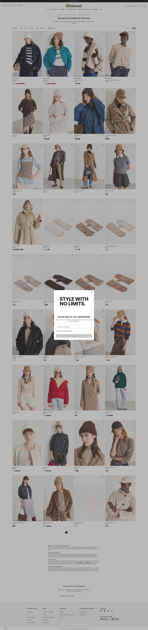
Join (74, 336)
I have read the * (65, 331)
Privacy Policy (68, 331)
